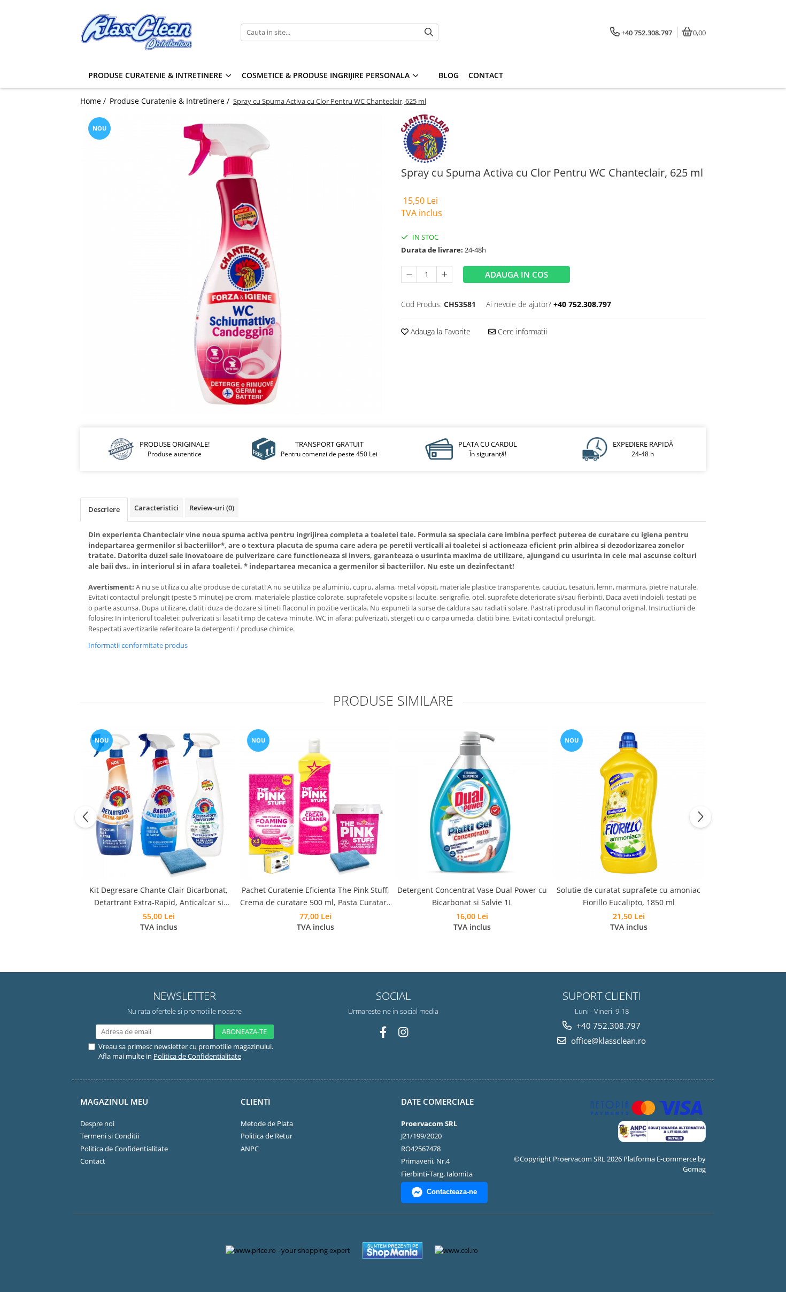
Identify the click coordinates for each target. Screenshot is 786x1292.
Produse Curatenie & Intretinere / (171, 101)
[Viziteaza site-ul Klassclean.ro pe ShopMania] (392, 1250)
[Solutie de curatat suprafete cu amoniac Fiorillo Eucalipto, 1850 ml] (628, 803)
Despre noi (97, 1123)
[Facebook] (383, 1032)
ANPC (250, 1148)
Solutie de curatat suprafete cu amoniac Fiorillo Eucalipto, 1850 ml (628, 896)
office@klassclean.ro (607, 1040)
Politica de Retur (266, 1136)
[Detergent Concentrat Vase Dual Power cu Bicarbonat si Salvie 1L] (472, 803)
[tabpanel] (232, 264)
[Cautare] (428, 32)
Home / (94, 101)
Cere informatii (521, 331)
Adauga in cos (516, 274)
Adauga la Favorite (440, 331)
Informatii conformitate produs (138, 645)
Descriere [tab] (104, 509)
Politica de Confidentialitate (197, 1056)
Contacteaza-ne (452, 1192)
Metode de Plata (267, 1123)
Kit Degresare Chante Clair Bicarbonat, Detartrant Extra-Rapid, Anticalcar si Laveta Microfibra (158, 896)
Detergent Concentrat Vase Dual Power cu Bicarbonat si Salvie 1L (472, 896)
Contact (92, 1161)
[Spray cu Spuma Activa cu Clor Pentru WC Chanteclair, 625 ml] (232, 264)
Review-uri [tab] (211, 508)
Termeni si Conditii (109, 1136)
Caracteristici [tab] (156, 508)
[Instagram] (403, 1032)
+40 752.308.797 (607, 1025)
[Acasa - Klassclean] (147, 32)
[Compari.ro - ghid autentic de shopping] (525, 1250)
